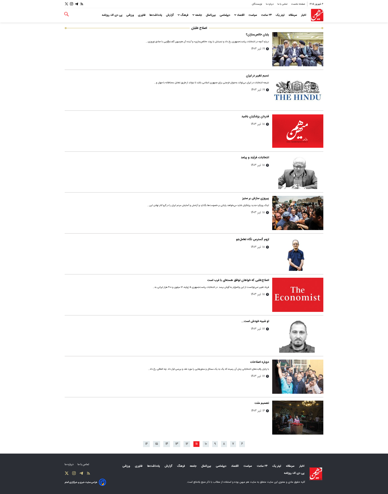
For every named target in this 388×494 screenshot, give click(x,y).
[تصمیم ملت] (297, 418)
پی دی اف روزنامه (112, 15)
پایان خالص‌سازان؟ (257, 34)
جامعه (198, 15)
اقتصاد (240, 15)
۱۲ (187, 444)
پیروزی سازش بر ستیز (255, 198)
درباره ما (270, 4)
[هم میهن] (317, 15)
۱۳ (176, 444)
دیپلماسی (225, 15)
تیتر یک (280, 15)
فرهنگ (184, 15)
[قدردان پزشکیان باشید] (297, 131)
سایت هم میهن (247, 482)
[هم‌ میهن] (316, 474)
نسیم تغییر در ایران (257, 75)
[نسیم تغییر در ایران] (297, 90)
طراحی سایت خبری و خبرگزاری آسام (81, 482)
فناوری (142, 15)
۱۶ (146, 444)
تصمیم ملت (261, 403)
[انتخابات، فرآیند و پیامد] (297, 172)
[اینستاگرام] (71, 4)
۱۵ (156, 444)
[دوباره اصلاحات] (297, 377)
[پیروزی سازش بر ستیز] (297, 213)
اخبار (304, 15)
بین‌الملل (211, 15)
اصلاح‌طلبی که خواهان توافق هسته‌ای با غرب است (238, 280)
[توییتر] (66, 4)
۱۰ (206, 444)
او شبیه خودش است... (255, 321)
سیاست (253, 15)
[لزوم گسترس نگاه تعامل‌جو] (297, 254)
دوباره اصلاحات (259, 362)
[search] (66, 14)
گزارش (170, 15)
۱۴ (166, 444)
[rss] (82, 4)
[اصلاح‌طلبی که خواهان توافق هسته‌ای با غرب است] (297, 295)
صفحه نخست (298, 4)
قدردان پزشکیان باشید (255, 116)
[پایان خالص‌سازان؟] (297, 49)
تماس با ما (282, 4)
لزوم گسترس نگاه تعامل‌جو (252, 239)
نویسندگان (257, 4)
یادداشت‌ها (156, 15)
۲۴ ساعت (267, 15)
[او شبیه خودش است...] (297, 336)
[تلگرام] (76, 4)
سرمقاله (293, 15)
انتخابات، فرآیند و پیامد (255, 157)
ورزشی (130, 15)
